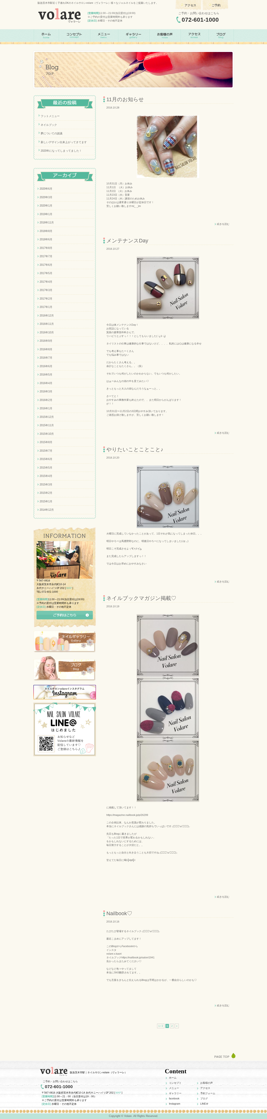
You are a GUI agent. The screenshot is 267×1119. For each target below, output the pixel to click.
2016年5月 (46, 374)
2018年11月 (47, 222)
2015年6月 (46, 459)
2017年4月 (46, 281)
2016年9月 (46, 340)
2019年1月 (46, 214)
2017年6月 (46, 264)
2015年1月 (46, 501)
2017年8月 (46, 248)
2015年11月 (47, 425)
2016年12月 (47, 315)
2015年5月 (46, 467)
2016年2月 (46, 400)
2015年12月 (47, 416)
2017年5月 (46, 273)
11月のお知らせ (125, 99)
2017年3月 (46, 290)
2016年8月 (46, 349)
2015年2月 (46, 492)
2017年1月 (46, 307)
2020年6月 (46, 188)
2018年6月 (46, 239)
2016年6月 (46, 366)
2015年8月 (46, 442)
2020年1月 (46, 205)
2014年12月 (47, 509)
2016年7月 (46, 357)
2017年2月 (46, 298)
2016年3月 (46, 391)
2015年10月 (47, 433)
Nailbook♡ (119, 913)
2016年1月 (46, 408)
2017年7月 (46, 256)
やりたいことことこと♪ (134, 449)
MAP (69, 588)
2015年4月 (46, 476)
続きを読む (223, 224)
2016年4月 (46, 383)
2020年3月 (46, 197)
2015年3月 (46, 484)
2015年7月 (46, 450)
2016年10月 (47, 332)
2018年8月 (46, 231)
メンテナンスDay (127, 240)
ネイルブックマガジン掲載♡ (141, 598)
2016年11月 (47, 323)
